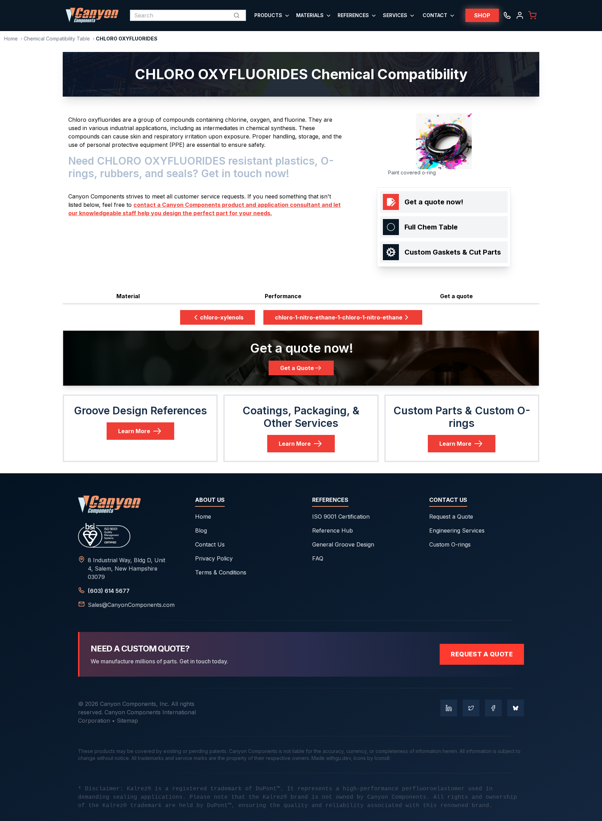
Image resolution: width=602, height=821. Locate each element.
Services (395, 15)
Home (11, 39)
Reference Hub (332, 530)
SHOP (482, 15)
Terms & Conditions (220, 572)
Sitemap (127, 720)
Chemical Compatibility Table (57, 39)
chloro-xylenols (222, 317)
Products (268, 15)
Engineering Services (457, 530)
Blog (201, 530)
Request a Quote (451, 516)
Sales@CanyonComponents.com (131, 604)
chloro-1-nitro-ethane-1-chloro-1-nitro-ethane (338, 317)
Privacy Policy (214, 558)
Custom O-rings (450, 544)
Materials (310, 15)
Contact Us (210, 544)
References (353, 15)
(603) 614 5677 (109, 590)
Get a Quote (297, 367)
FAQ (317, 558)
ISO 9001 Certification (341, 516)
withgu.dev (338, 758)
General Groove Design (343, 544)
